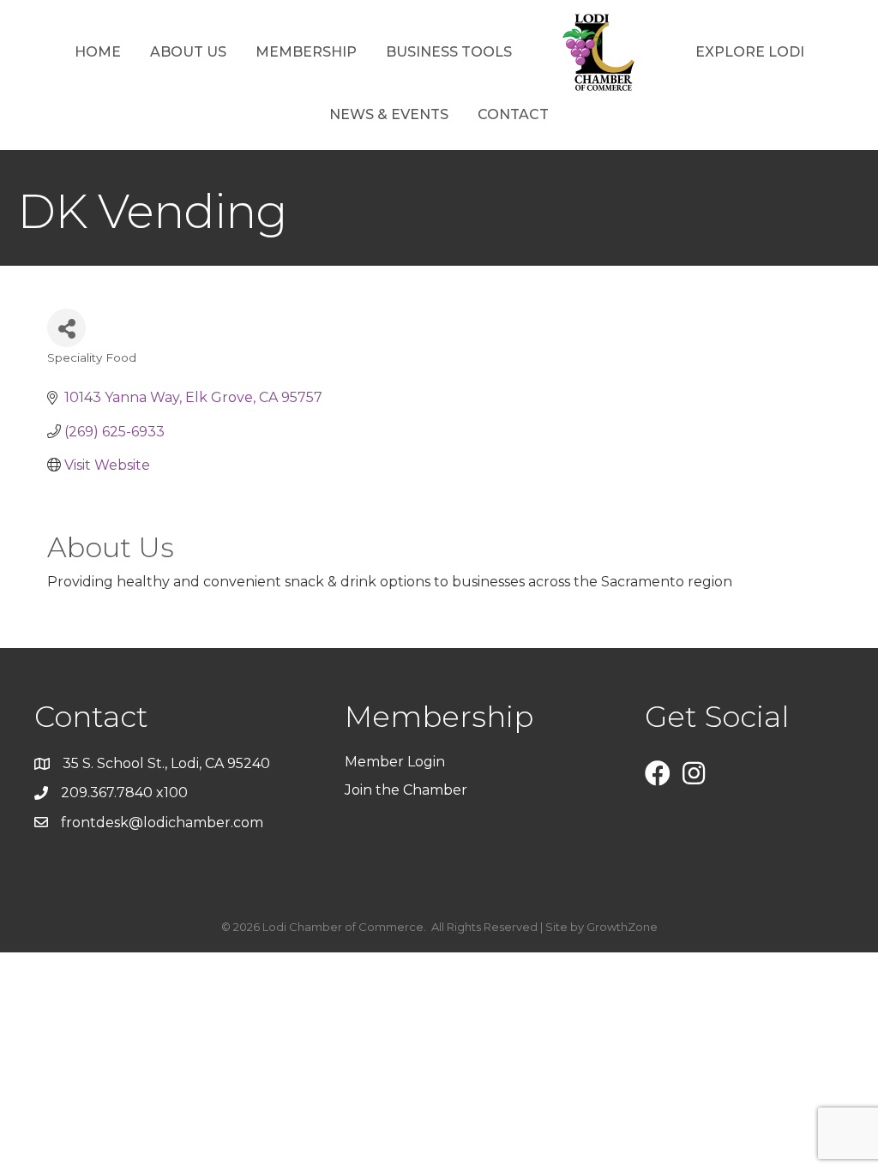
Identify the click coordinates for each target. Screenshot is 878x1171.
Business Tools (449, 52)
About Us (188, 52)
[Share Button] (66, 328)
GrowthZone (622, 927)
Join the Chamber (408, 790)
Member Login (395, 762)
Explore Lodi (749, 52)
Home (98, 52)
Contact (513, 114)
